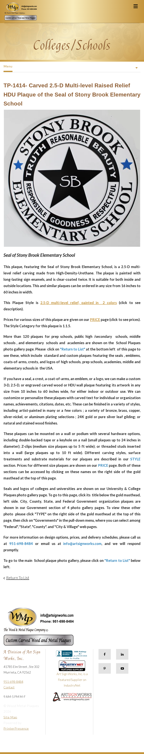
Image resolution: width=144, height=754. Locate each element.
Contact (9, 687)
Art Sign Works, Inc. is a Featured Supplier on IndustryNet (72, 679)
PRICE (95, 319)
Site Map (10, 717)
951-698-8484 (13, 682)
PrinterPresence (16, 728)
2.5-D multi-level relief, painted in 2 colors (78, 302)
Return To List (17, 577)
